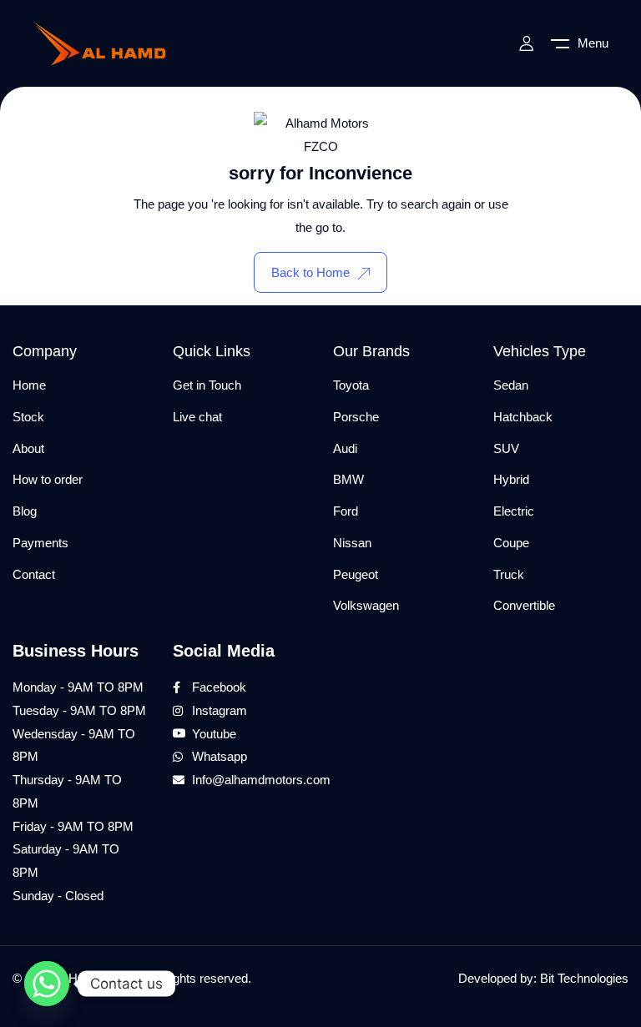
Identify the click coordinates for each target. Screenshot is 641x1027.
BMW (348, 479)
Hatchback (523, 417)
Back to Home (310, 272)
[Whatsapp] (46, 983)
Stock (28, 417)
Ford (345, 511)
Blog (25, 511)
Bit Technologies (584, 978)
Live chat (197, 417)
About (28, 448)
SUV (506, 448)
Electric (513, 511)
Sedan (510, 385)
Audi (345, 448)
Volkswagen (366, 605)
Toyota (351, 385)
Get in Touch (207, 385)
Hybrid (511, 479)
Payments (40, 543)
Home (29, 385)
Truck (508, 574)
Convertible (524, 605)
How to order (48, 479)
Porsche (356, 417)
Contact (34, 574)
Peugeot (355, 574)
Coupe (511, 543)
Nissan (352, 543)
